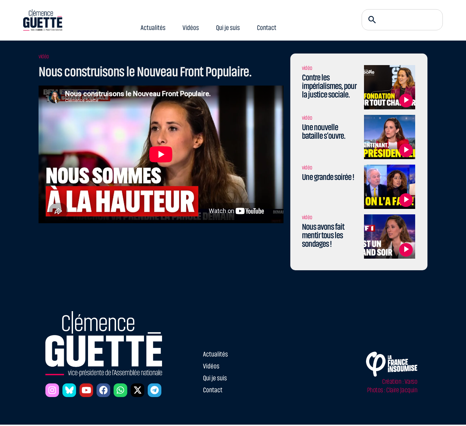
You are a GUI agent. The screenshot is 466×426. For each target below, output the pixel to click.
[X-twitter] (137, 390)
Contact (267, 27)
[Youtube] (86, 390)
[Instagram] (52, 390)
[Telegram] (154, 390)
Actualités (153, 27)
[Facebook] (103, 390)
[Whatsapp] (120, 390)
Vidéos (191, 27)
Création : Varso (399, 381)
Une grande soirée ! (328, 177)
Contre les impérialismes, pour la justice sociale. (329, 86)
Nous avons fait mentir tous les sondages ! (323, 235)
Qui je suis (228, 27)
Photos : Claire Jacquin (392, 390)
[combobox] (402, 19)
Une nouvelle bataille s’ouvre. (323, 131)
